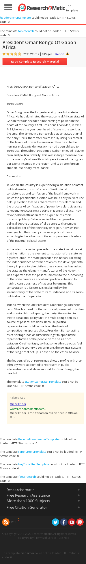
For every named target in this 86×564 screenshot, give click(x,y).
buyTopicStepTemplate (33, 464)
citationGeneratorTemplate (43, 382)
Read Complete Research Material (35, 61)
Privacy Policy (25, 538)
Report (59, 54)
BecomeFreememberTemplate (38, 439)
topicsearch (26, 31)
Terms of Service (46, 538)
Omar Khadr (18, 404)
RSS (13, 522)
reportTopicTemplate (32, 452)
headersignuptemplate (15, 18)
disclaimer (27, 553)
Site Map (64, 538)
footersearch (27, 477)
